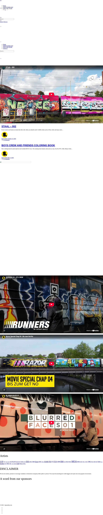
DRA (31, 461)
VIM (17, 463)
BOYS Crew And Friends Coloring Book (28, 145)
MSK (78, 461)
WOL (24, 463)
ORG (89, 461)
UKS (12, 463)
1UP (1, 461)
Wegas (21, 463)
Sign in (1, 21)
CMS (25, 461)
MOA (74, 461)
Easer (36, 461)
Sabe (99, 461)
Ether (43, 461)
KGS (67, 461)
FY (52, 461)
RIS (94, 461)
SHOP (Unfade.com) (8, 45)
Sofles (2, 463)
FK (50, 461)
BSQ (17, 461)
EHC (40, 461)
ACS (6, 461)
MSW (81, 461)
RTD (96, 461)
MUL (84, 461)
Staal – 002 (9, 126)
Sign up (5, 21)
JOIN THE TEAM (7, 47)
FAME (46, 461)
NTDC (86, 461)
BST (19, 461)
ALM (8, 461)
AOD (11, 461)
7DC (4, 461)
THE (7, 463)
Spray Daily (5, 138)
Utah (15, 463)
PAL (92, 461)
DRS (33, 461)
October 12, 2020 (12, 138)
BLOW (14, 461)
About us (5, 48)
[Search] (1, 20)
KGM (65, 461)
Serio (101, 461)
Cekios (22, 461)
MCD (70, 461)
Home (4, 44)
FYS (55, 461)
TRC (10, 463)
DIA (27, 461)
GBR (58, 461)
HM (61, 461)
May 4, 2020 (11, 157)
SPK (5, 463)
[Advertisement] (12, 493)
